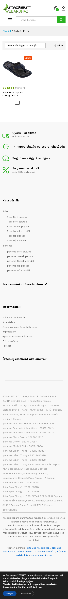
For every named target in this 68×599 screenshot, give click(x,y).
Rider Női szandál (16, 240)
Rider (5, 211)
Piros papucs (35, 478)
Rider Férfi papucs (17, 217)
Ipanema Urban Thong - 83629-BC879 (24, 460)
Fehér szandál (10, 414)
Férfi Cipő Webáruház (38, 547)
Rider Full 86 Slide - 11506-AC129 (20, 482)
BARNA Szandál (11, 401)
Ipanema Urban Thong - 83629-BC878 (24, 455)
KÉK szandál (9, 468)
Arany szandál (30, 396)
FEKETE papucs (28, 414)
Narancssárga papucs (35, 473)
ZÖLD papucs (44, 505)
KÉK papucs (54, 464)
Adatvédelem (9, 322)
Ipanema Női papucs (18, 265)
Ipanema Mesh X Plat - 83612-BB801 (23, 446)
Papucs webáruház (41, 555)
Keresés (61, 19)
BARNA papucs (48, 396)
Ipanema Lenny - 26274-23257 (19, 441)
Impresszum (9, 331)
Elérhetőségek (10, 341)
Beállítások (26, 593)
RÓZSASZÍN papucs (51, 496)
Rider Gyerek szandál (18, 231)
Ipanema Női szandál (18, 270)
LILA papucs (25, 468)
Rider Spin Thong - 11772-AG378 (20, 487)
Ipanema (7, 245)
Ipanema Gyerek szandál (20, 261)
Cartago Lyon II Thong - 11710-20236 (23, 409)
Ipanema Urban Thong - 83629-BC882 (24, 464)
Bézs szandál (10, 405)
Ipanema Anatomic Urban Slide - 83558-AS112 (28, 432)
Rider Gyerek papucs (18, 226)
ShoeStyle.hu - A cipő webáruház (35, 551)
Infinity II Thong (11, 419)
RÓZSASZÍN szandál (13, 500)
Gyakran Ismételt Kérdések (17, 336)
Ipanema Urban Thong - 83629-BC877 (24, 450)
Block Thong (28, 401)
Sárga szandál (28, 505)
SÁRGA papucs (10, 505)
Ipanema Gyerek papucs (20, 256)
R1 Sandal (49, 478)
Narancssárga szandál (14, 478)
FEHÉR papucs (53, 409)
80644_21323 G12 (11, 396)
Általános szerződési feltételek (19, 327)
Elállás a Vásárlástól (13, 317)
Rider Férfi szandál (17, 221)
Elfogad (9, 593)
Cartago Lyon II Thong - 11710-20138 (39, 405)
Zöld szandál (9, 509)
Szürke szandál (54, 500)
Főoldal (6, 345)
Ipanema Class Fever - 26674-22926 (22, 437)
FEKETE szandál (48, 414)
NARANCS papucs (12, 473)
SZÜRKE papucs (35, 500)
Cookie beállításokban (30, 587)
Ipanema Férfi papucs (19, 251)
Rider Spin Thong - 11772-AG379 (20, 491)
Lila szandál (40, 468)
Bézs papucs (43, 401)
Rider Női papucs (16, 235)
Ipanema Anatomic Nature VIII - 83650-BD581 (28, 423)
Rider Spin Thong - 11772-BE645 (20, 496)
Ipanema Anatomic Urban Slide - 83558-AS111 (27, 428)
